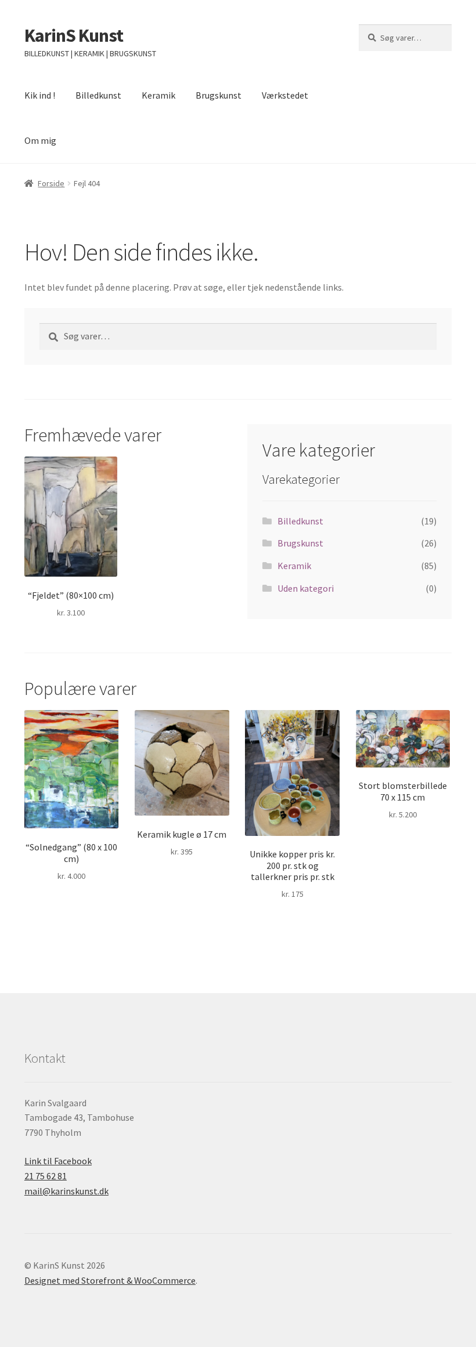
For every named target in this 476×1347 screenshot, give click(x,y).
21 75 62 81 (45, 1176)
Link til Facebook (58, 1161)
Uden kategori (305, 588)
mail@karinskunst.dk (66, 1191)
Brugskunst (218, 95)
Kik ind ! (39, 95)
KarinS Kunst (73, 35)
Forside (51, 183)
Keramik (158, 95)
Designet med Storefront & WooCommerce (110, 1280)
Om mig (40, 140)
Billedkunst (98, 95)
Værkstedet (285, 95)
